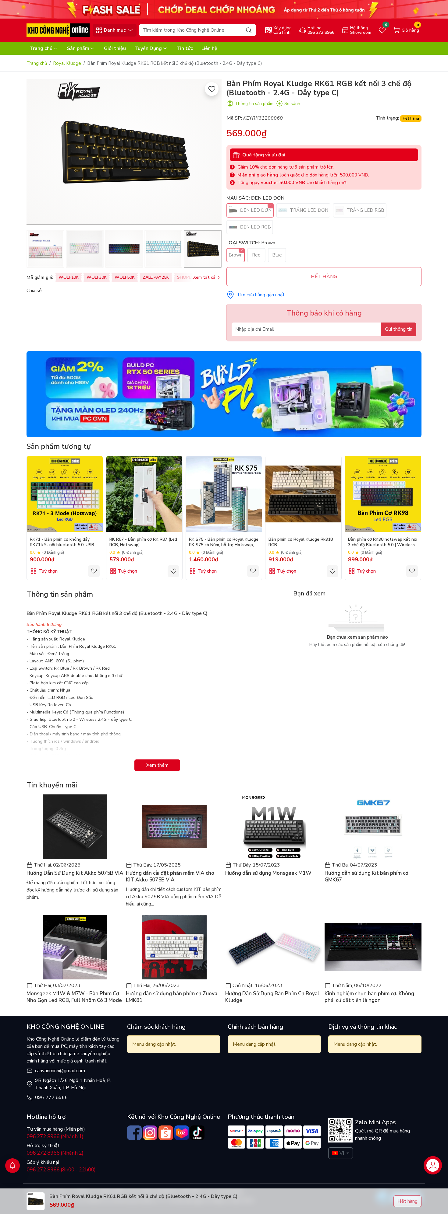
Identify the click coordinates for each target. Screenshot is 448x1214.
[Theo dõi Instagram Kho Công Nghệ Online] (150, 1132)
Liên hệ (209, 48)
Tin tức (184, 48)
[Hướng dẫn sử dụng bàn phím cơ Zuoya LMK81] (174, 947)
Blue (277, 255)
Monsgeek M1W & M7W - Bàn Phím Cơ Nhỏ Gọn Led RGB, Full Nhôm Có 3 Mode (74, 997)
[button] (35, 153)
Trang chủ (41, 48)
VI (342, 1153)
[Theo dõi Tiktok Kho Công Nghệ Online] (197, 1132)
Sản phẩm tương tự (59, 446)
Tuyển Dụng (148, 48)
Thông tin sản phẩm (254, 103)
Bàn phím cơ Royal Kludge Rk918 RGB (300, 542)
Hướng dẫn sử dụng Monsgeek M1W (268, 873)
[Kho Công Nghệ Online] (58, 29)
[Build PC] (224, 393)
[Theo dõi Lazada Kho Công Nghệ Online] (181, 1132)
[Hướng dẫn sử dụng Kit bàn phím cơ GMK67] (373, 826)
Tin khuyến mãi (52, 785)
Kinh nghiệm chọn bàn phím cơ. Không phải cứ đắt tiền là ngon (369, 997)
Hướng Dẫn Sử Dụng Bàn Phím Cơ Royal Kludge (272, 997)
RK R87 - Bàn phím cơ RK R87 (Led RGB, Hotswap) (143, 542)
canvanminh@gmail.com (60, 1070)
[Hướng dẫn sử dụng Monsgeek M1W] (273, 826)
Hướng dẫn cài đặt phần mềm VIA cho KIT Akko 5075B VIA (170, 876)
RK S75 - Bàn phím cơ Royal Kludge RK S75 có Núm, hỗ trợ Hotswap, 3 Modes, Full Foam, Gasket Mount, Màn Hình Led (223, 543)
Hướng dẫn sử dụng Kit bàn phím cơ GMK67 (366, 876)
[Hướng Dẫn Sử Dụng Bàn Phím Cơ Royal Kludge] (273, 947)
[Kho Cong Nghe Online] (224, 8)
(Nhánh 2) (55, 1152)
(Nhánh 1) (55, 1136)
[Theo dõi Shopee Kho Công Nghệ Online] (165, 1132)
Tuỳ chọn (48, 571)
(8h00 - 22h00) (61, 1169)
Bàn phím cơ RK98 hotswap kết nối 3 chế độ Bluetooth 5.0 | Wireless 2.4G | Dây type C (382, 543)
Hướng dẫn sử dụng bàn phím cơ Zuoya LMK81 (171, 997)
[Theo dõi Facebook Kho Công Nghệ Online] (134, 1132)
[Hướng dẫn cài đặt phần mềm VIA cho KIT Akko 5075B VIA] (174, 826)
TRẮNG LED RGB (364, 210)
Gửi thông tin (398, 329)
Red (256, 255)
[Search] (248, 30)
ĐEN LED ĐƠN (255, 210)
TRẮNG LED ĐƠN (308, 210)
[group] (124, 152)
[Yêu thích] (212, 89)
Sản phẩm (78, 48)
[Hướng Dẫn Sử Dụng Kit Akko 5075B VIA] (75, 826)
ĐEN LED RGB (255, 227)
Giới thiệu (115, 48)
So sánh (292, 103)
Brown (236, 255)
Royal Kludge (67, 63)
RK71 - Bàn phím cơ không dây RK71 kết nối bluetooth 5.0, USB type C (62, 543)
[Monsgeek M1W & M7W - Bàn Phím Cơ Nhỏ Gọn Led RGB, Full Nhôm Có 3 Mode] (75, 947)
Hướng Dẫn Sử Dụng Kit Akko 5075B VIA (75, 873)
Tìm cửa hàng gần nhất (261, 294)
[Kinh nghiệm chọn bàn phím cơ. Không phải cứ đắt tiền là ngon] (373, 947)
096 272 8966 (51, 1097)
